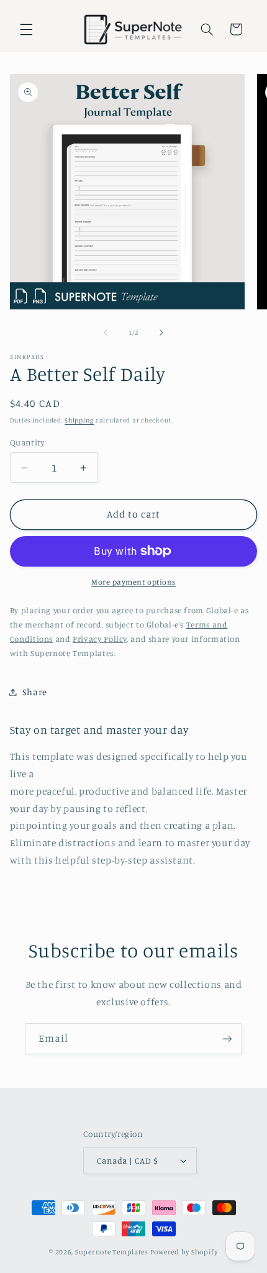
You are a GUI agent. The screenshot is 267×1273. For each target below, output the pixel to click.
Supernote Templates (111, 1252)
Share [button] (34, 692)
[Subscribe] (227, 1038)
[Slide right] (161, 333)
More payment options (133, 581)
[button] (26, 29)
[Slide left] (105, 333)
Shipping (79, 420)
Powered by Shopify (184, 1252)
